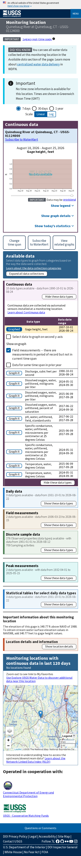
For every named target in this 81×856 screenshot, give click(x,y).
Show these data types (58, 503)
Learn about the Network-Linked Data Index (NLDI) (35, 760)
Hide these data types (59, 296)
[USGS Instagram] (75, 842)
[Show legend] (74, 736)
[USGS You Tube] (71, 842)
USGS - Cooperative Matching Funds (26, 815)
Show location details (59, 646)
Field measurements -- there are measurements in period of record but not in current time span (42, 354)
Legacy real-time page (37, 39)
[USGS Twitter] (53, 842)
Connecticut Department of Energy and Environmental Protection (28, 794)
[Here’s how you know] (40, 4)
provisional (69, 199)
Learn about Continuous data (26, 312)
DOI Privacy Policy (15, 836)
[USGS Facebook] (57, 842)
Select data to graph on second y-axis (37, 337)
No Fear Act (32, 852)
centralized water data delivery (38, 64)
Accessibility (47, 836)
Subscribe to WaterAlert (21, 139)
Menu (76, 13)
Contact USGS (12, 841)
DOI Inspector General (62, 847)
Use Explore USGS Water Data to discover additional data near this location (39, 679)
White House (13, 852)
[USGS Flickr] (66, 842)
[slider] (72, 195)
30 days (43, 108)
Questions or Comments (40, 828)
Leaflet (18, 749)
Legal (33, 836)
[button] (40, 714)
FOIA (45, 852)
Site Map (64, 836)
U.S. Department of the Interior (24, 847)
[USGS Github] (62, 842)
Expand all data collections (26, 273)
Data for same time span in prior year (36, 365)
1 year (59, 108)
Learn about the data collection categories (33, 268)
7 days (26, 108)
